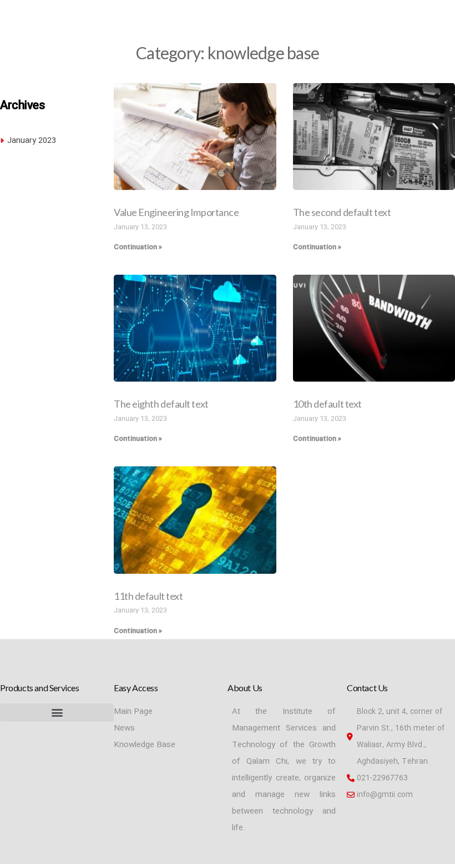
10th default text (327, 404)
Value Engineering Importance (176, 212)
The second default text (342, 212)
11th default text (148, 596)
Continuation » (138, 247)
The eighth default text (161, 404)
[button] (57, 712)
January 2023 (31, 140)
